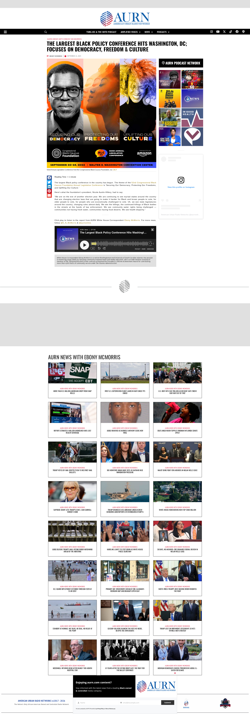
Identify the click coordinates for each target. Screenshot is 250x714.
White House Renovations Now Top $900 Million (177, 509)
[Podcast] (243, 32)
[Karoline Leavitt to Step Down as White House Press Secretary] (125, 531)
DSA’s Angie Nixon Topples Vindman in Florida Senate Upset (178, 431)
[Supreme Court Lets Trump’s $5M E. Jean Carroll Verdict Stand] (72, 491)
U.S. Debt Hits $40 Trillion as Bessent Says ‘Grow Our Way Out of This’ (177, 392)
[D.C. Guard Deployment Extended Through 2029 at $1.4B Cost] (72, 570)
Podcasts (162, 32)
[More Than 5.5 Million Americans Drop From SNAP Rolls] (72, 373)
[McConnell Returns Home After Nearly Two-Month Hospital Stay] (72, 650)
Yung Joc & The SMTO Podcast (101, 32)
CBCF (115, 170)
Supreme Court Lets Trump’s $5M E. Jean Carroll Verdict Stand (72, 510)
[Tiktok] (231, 32)
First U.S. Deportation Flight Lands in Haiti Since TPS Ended (125, 392)
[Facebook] (237, 32)
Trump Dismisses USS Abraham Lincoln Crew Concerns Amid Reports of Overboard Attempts (125, 510)
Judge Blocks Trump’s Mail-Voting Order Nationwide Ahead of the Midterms (72, 550)
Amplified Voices (129, 32)
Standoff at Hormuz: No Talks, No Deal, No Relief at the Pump (72, 629)
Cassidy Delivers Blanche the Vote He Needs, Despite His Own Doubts (125, 629)
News (147, 32)
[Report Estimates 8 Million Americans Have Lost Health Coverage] (72, 412)
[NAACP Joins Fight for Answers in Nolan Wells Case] (177, 452)
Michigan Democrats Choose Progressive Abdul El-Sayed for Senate (177, 669)
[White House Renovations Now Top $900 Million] (177, 491)
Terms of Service (109, 708)
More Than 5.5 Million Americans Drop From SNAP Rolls (72, 392)
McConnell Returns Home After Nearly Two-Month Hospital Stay (72, 669)
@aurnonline (85, 223)
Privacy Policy (101, 708)
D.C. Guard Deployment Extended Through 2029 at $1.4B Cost (72, 590)
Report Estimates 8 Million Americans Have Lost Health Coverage (72, 431)
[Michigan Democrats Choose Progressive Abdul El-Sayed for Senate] (177, 650)
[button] (49, 178)
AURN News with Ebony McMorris (64, 39)
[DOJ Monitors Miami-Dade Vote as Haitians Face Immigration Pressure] (125, 452)
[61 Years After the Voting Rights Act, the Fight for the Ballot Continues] (125, 650)
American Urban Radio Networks (174, 215)
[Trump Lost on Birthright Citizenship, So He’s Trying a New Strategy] (177, 610)
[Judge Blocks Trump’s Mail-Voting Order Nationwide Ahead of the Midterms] (72, 531)
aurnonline (195, 215)
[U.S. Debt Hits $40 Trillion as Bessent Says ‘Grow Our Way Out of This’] (177, 373)
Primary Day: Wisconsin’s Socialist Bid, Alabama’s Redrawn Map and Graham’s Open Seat (125, 590)
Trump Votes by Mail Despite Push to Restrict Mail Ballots (72, 471)
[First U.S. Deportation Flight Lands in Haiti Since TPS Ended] (125, 373)
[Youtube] (218, 32)
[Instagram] (211, 32)
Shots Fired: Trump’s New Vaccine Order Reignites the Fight (177, 590)
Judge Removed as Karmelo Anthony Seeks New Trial (125, 431)
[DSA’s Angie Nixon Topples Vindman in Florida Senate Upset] (177, 412)
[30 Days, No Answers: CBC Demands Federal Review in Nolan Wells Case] (177, 531)
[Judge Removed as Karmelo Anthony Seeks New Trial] (125, 412)
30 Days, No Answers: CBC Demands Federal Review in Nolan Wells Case (177, 550)
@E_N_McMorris (68, 223)
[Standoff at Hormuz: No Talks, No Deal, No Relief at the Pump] (72, 610)
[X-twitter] (224, 32)
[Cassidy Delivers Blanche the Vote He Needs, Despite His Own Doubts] (125, 610)
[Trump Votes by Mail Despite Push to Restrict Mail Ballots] (72, 452)
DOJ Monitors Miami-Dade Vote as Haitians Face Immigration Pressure (125, 471)
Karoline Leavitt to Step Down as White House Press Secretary (125, 550)
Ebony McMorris (132, 220)
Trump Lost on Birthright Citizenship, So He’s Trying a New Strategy (177, 629)
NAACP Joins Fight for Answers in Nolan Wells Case (177, 470)
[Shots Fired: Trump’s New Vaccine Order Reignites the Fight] (177, 570)
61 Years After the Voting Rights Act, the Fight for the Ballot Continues (125, 669)
